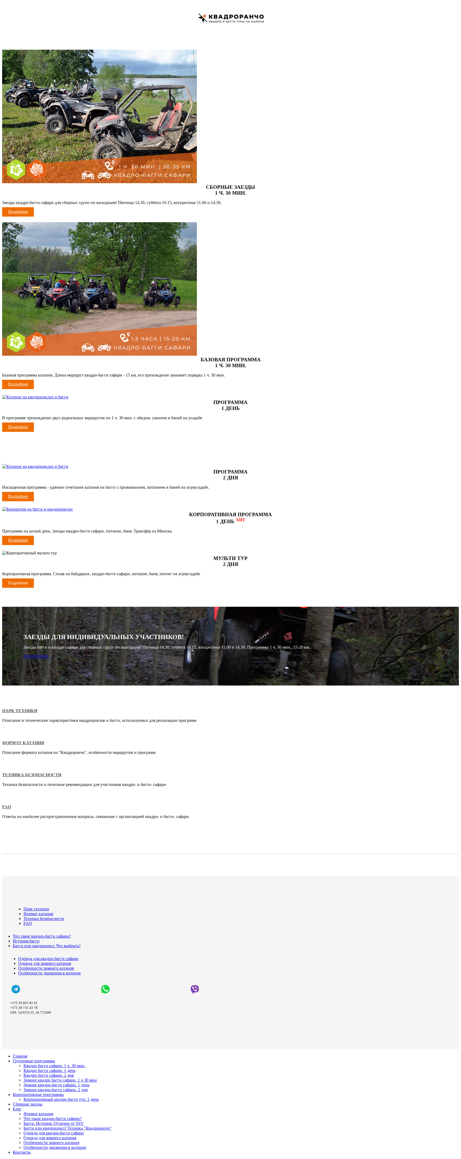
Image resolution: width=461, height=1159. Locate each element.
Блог (17, 1109)
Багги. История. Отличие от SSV (53, 1123)
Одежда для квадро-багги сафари (48, 958)
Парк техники (36, 909)
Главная (20, 1056)
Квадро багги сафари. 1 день (49, 1070)
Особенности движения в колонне (49, 973)
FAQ (6, 807)
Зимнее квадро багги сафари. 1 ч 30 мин (60, 1080)
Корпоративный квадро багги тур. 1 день (61, 1099)
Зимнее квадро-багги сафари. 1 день (56, 1085)
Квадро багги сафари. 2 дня (48, 1075)
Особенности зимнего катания (46, 968)
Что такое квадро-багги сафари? (42, 936)
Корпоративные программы (38, 1094)
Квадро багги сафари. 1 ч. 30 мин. (54, 1065)
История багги (26, 941)
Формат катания (38, 913)
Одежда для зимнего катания (44, 963)
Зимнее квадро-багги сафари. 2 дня (55, 1089)
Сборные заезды (27, 1104)
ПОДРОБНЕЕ (36, 656)
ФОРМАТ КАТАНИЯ (23, 743)
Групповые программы (34, 1061)
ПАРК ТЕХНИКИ (19, 710)
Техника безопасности (43, 918)
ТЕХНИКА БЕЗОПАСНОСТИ (31, 775)
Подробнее (18, 211)
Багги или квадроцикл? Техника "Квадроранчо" (67, 1128)
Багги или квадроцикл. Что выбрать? (47, 945)
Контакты (22, 1152)
